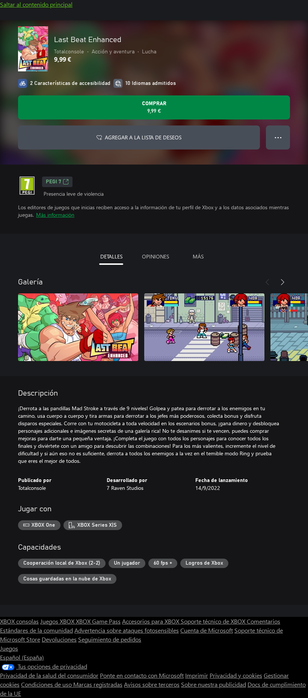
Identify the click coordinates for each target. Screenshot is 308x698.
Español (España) (22, 657)
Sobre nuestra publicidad (213, 684)
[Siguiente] (282, 282)
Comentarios (263, 621)
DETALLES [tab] (111, 256)
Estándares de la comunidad (36, 630)
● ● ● (278, 137)
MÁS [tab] (198, 256)
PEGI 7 (53, 181)
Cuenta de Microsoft (206, 630)
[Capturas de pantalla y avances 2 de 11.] (204, 327)
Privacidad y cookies (236, 675)
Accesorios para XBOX (151, 621)
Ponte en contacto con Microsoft (142, 675)
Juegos (9, 648)
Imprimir (196, 675)
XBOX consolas (19, 621)
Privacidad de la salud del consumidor (49, 675)
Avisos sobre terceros (152, 684)
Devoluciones (59, 639)
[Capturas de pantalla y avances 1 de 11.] (78, 327)
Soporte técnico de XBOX (214, 621)
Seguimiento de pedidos (109, 639)
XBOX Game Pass (98, 621)
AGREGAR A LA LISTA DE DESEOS (143, 137)
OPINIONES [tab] (155, 256)
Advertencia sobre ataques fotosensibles (126, 630)
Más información (55, 214)
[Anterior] (267, 282)
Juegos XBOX (58, 621)
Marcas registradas (97, 684)
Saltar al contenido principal (36, 4)
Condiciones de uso (47, 684)
